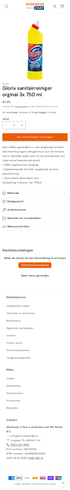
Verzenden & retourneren (21, 313)
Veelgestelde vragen (18, 305)
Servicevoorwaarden (18, 350)
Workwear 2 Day (29, 484)
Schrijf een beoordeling (35, 265)
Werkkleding (14, 385)
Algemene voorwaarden (20, 328)
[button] (6, 6)
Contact (11, 335)
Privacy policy (14, 342)
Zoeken (11, 378)
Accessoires (13, 400)
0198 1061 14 (35, 458)
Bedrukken (12, 407)
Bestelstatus (14, 320)
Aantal (5, 118)
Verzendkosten (21, 106)
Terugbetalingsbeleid (18, 357)
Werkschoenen (15, 393)
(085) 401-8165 (19, 444)
